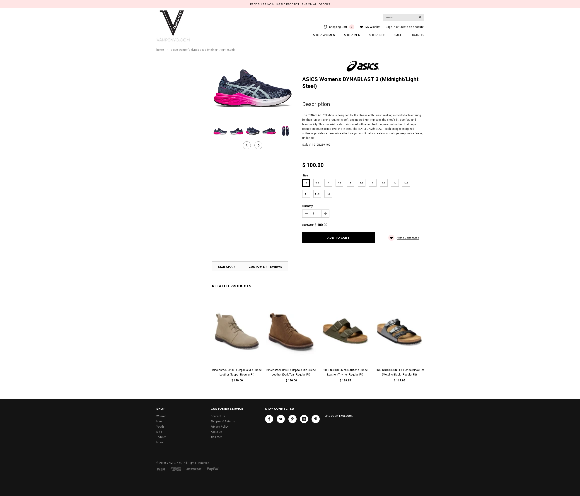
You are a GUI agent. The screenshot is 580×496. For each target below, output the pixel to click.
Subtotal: (308, 225)
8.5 (361, 182)
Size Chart (227, 266)
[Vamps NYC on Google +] (292, 419)
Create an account (411, 27)
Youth (160, 426)
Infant (160, 442)
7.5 (339, 182)
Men (159, 421)
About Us (216, 431)
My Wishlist (373, 27)
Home (160, 49)
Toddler (161, 437)
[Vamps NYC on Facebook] (269, 419)
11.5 (317, 193)
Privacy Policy (220, 426)
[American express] (175, 468)
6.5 (317, 182)
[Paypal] (213, 468)
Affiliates (216, 437)
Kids (159, 431)
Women (161, 416)
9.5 (383, 182)
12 (328, 193)
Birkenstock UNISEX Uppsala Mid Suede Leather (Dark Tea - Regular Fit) (291, 372)
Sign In (391, 27)
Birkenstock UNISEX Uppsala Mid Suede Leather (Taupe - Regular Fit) (237, 372)
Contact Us (218, 416)
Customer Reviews (265, 266)
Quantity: (307, 206)
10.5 (406, 182)
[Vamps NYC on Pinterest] (316, 419)
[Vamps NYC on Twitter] (281, 419)
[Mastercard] (193, 468)
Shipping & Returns (223, 421)
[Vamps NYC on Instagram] (304, 419)
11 (306, 193)
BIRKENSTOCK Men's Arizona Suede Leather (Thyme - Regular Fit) (345, 372)
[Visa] (160, 468)
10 (395, 182)
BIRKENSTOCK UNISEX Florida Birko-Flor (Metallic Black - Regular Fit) (399, 372)
